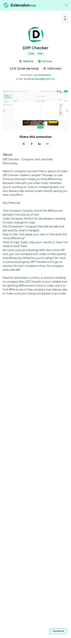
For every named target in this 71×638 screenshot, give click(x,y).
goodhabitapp (42, 74)
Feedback (58, 631)
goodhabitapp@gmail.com (39, 78)
